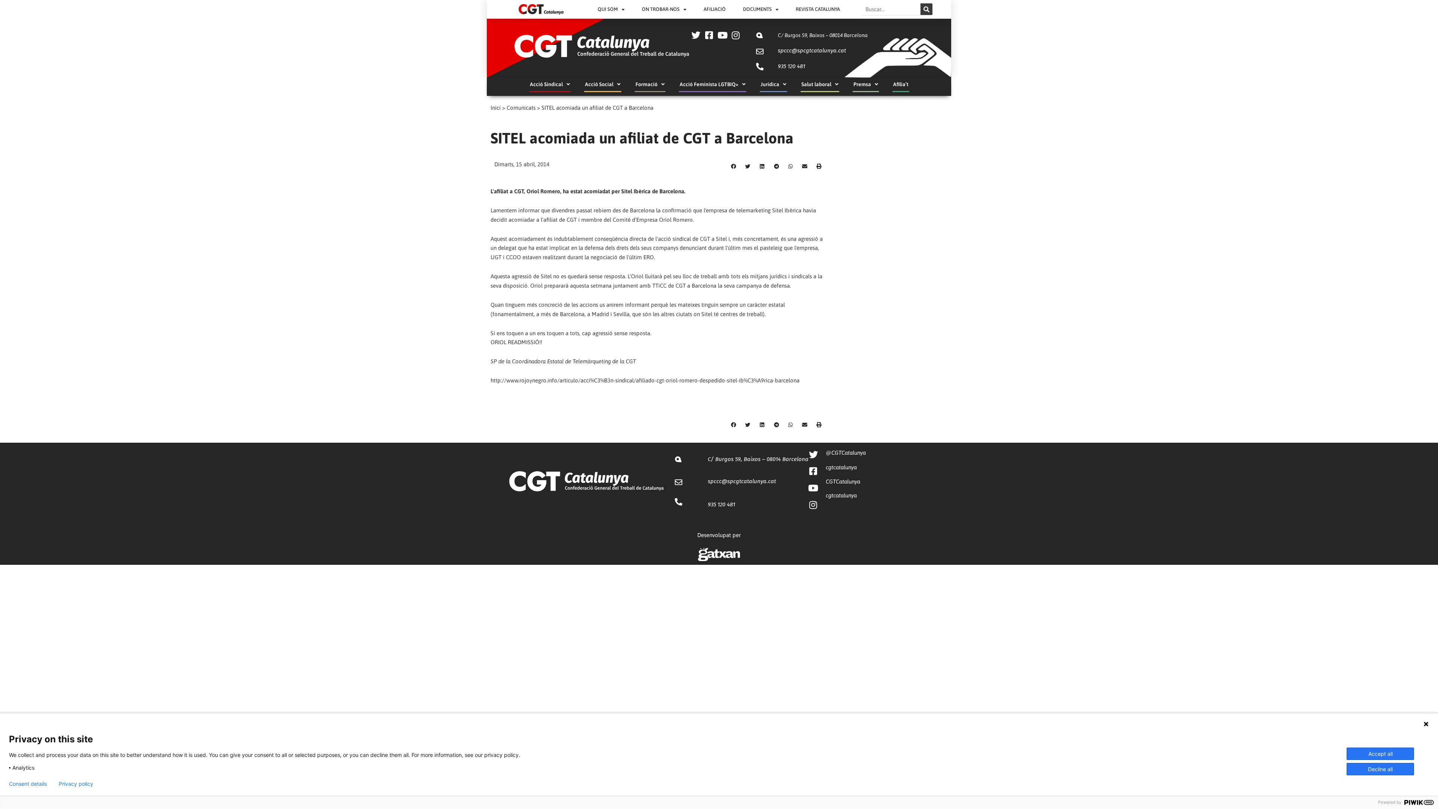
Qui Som (608, 9)
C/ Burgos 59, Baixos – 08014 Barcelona (823, 35)
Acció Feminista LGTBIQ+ (709, 84)
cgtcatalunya (841, 467)
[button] (733, 166)
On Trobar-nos (661, 9)
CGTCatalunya (843, 481)
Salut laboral (816, 84)
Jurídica (770, 84)
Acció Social (599, 84)
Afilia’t (900, 84)
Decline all (1380, 769)
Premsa (862, 84)
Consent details (28, 784)
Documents (757, 9)
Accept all (1380, 754)
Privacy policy (76, 784)
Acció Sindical (546, 84)
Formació (646, 84)
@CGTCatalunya (846, 452)
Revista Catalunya (818, 9)
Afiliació (715, 9)
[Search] (926, 9)
